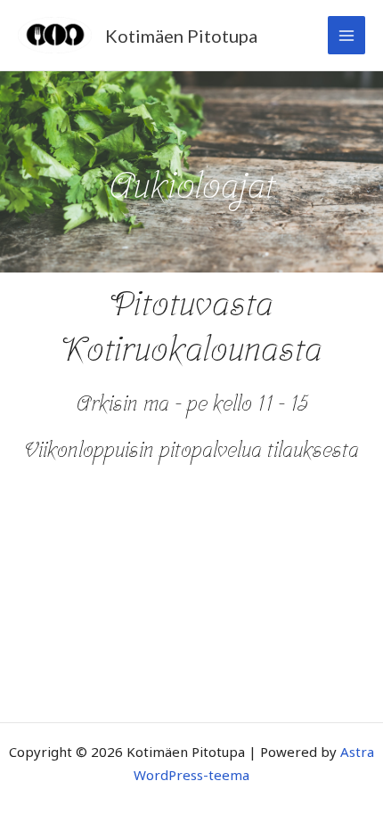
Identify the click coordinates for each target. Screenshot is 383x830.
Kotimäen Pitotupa (181, 35)
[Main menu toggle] (347, 35)
